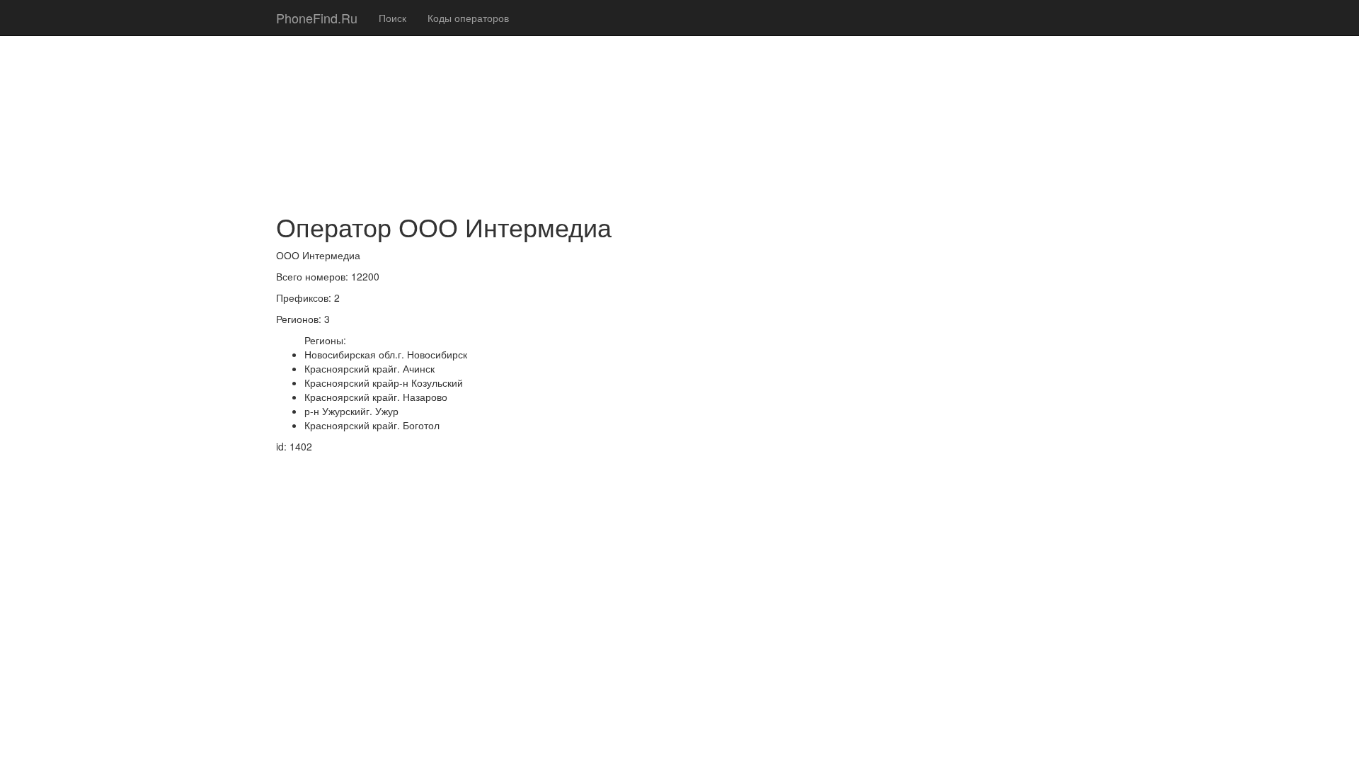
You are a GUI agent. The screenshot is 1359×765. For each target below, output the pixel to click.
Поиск (392, 18)
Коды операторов (468, 18)
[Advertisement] (679, 99)
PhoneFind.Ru (316, 17)
